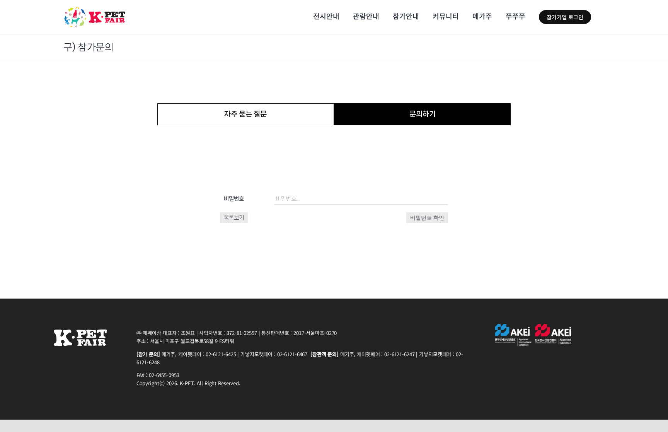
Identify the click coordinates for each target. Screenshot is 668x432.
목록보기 (234, 218)
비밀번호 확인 (427, 218)
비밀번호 (234, 199)
